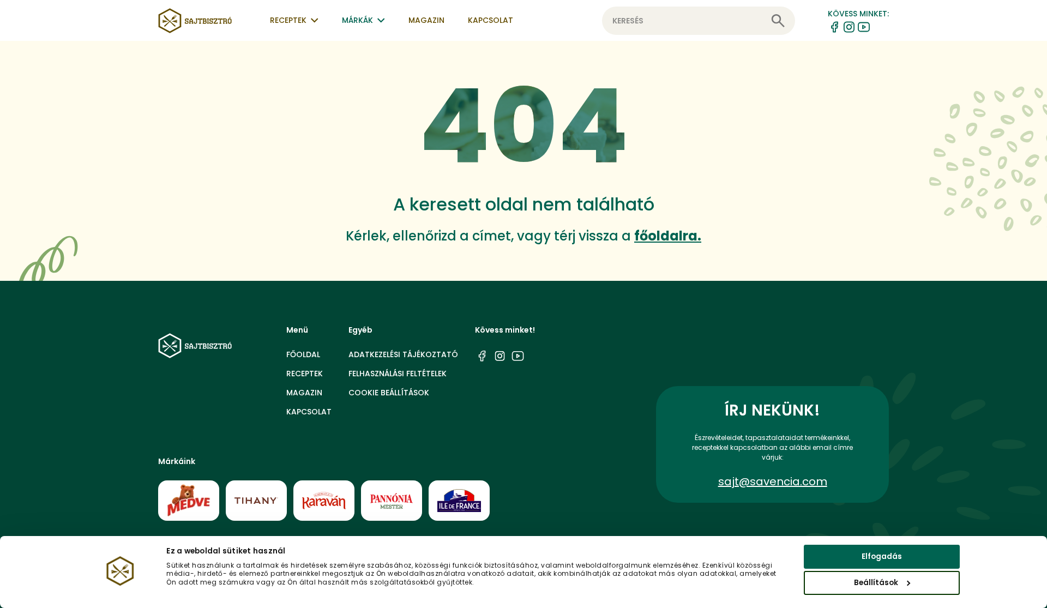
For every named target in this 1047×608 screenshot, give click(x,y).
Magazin (426, 20)
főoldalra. (667, 236)
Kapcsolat (490, 20)
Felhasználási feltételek (397, 373)
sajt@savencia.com (772, 481)
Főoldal (303, 354)
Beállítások (876, 582)
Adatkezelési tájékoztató (403, 354)
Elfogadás (882, 556)
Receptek (304, 373)
